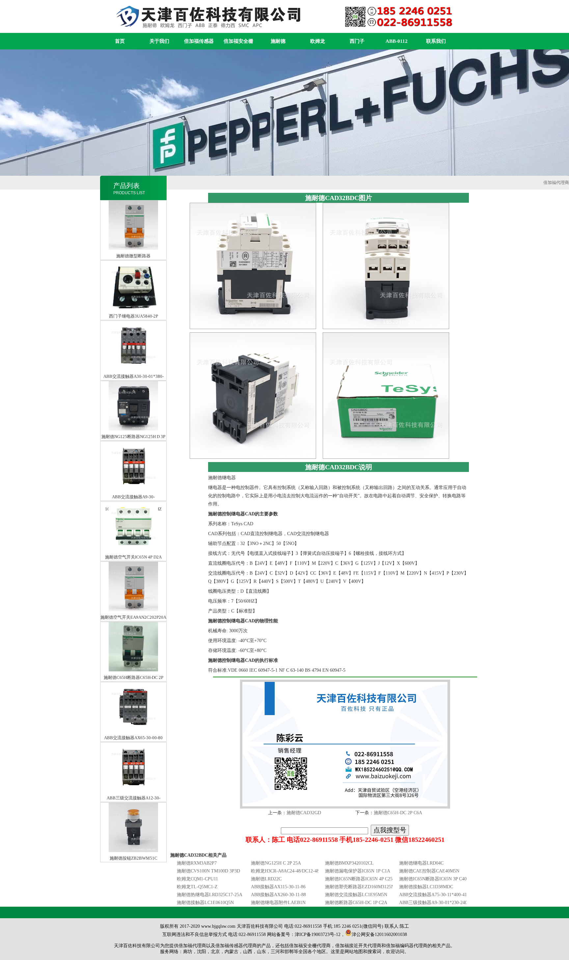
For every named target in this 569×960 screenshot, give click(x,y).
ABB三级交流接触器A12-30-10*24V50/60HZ (133, 748)
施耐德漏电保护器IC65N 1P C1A (357, 871)
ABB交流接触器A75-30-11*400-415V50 (438, 894)
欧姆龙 (317, 41)
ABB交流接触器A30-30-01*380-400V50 (133, 327)
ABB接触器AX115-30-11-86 (278, 886)
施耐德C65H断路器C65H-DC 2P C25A (133, 628)
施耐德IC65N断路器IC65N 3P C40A (434, 878)
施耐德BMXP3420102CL (349, 863)
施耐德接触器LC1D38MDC (426, 886)
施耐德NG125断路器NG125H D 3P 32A (133, 387)
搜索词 (374, 951)
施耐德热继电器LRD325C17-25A (209, 894)
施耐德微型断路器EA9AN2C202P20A (133, 206)
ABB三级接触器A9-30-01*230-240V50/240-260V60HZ (452, 902)
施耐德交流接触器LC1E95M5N (356, 894)
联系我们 (436, 41)
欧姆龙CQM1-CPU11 (197, 878)
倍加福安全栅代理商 (310, 945)
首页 (120, 41)
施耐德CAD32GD (303, 812)
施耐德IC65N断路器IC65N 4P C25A (360, 878)
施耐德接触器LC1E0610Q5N (205, 902)
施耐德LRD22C (266, 878)
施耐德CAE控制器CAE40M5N (429, 871)
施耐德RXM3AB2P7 (197, 863)
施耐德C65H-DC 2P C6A (398, 812)
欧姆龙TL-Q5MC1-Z (197, 886)
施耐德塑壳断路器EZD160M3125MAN (363, 886)
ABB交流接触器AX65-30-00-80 (133, 688)
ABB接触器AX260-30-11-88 (278, 894)
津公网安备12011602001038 (379, 934)
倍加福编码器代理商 (406, 945)
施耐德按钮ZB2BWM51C (133, 809)
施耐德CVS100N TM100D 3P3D (208, 871)
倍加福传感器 (199, 41)
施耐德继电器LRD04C (421, 863)
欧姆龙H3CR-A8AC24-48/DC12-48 (285, 871)
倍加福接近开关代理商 (358, 945)
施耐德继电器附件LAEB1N (278, 902)
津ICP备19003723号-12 (317, 934)
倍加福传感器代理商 (236, 945)
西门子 (357, 41)
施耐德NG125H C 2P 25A (276, 863)
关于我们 (159, 41)
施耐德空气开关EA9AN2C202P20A (133, 568)
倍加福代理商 (556, 182)
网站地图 (353, 951)
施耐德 (278, 41)
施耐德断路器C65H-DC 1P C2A (356, 902)
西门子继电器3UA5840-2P (133, 267)
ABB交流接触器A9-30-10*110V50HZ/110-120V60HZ (133, 447)
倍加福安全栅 (238, 41)
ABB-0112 (397, 41)
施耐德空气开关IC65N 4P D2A (133, 508)
